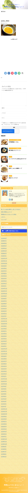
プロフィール (10, 477)
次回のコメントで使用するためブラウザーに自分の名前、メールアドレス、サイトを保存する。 (14, 123)
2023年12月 (4, 318)
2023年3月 (4, 341)
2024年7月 (4, 301)
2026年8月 (4, 238)
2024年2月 (4, 313)
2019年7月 (3, 451)
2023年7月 (4, 331)
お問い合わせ (18, 480)
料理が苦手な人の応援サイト (14, 487)
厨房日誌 (20, 478)
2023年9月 (4, 326)
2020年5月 (4, 426)
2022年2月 (4, 373)
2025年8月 (4, 268)
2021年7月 (3, 391)
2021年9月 (3, 386)
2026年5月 (4, 245)
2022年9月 (4, 356)
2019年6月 (3, 454)
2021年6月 (3, 394)
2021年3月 (3, 401)
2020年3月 (4, 431)
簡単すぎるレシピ (8, 478)
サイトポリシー (17, 477)
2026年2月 (4, 253)
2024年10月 (4, 293)
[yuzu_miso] (15, 73)
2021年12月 (4, 378)
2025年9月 (4, 266)
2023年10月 (4, 323)
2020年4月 (4, 429)
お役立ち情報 (15, 478)
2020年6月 (4, 424)
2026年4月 (4, 248)
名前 (3, 108)
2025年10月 (4, 263)
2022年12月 (4, 348)
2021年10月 (4, 383)
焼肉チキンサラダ (13, 178)
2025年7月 (4, 271)
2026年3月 (4, 251)
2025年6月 (4, 273)
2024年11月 (4, 291)
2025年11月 (4, 261)
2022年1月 (3, 376)
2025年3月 (4, 281)
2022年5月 (4, 366)
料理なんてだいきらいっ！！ (14, 7)
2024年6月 (4, 303)
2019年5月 (3, 456)
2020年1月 (3, 436)
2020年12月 (4, 409)
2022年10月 (4, 353)
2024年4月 (4, 308)
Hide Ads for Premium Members (16, 481)
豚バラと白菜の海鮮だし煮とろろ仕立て (11, 209)
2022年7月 (4, 361)
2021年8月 (3, 389)
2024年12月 (4, 288)
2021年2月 (3, 404)
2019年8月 (3, 449)
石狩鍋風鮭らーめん (14, 142)
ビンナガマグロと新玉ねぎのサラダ (17, 158)
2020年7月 (4, 421)
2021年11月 (4, 381)
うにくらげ (3, 219)
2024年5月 (4, 306)
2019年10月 (4, 444)
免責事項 (12, 480)
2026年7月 (4, 240)
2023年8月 (4, 328)
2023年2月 (4, 343)
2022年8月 (4, 358)
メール (3, 112)
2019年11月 (4, 441)
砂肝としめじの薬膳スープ (15, 168)
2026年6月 (4, 243)
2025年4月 (4, 278)
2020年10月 (4, 414)
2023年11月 (4, 321)
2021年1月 (3, 406)
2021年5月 (3, 396)
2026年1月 (3, 256)
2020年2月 (4, 434)
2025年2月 (4, 283)
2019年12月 (4, 439)
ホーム (5, 477)
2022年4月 (4, 368)
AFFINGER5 (16, 491)
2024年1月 (3, 316)
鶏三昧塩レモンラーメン (15, 150)
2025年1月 (3, 286)
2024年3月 (4, 311)
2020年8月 (4, 419)
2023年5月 (4, 336)
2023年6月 (4, 333)
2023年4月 (4, 338)
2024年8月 (4, 298)
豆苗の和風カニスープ (6, 212)
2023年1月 (3, 346)
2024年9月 (4, 296)
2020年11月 (4, 411)
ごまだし (3, 217)
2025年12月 (4, 258)
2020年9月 (4, 416)
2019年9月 (3, 446)
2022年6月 (4, 363)
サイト (3, 117)
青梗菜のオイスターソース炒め (8, 214)
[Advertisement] (14, 55)
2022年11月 (4, 351)
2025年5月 (4, 276)
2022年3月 (4, 371)
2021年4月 (3, 399)
